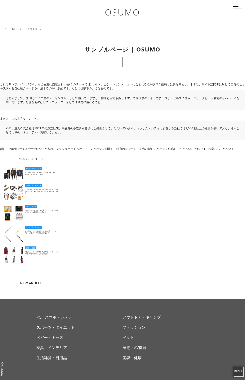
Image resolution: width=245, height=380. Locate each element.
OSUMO (122, 12)
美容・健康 (132, 357)
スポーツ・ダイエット (55, 327)
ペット (128, 337)
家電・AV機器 (134, 347)
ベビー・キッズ (49, 337)
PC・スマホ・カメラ (54, 317)
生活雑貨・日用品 (51, 357)
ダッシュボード (66, 149)
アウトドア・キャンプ (141, 317)
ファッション (133, 327)
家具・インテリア (51, 347)
